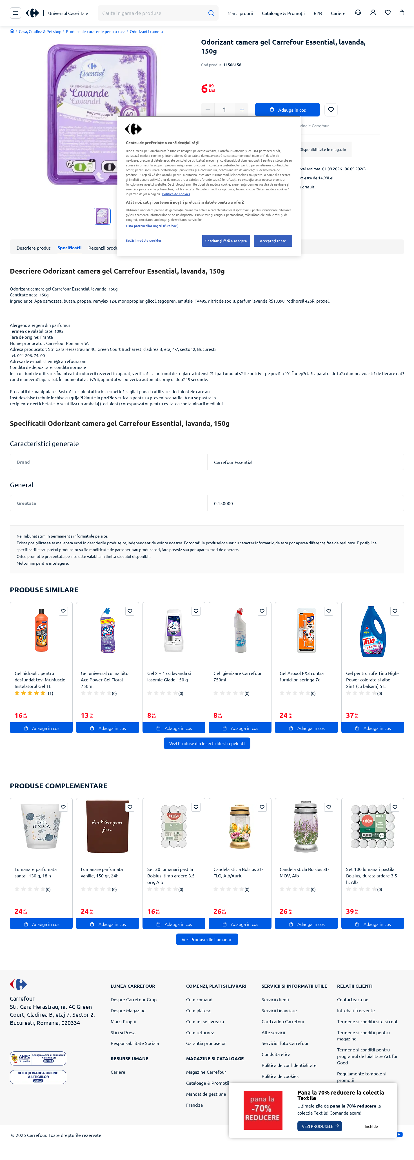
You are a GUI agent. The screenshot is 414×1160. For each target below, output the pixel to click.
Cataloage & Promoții (207, 1083)
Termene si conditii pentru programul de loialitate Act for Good (367, 1056)
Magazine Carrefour (206, 1072)
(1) (50, 693)
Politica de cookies (280, 1076)
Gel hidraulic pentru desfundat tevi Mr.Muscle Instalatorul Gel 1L (40, 679)
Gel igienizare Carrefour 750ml (237, 676)
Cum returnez (200, 1032)
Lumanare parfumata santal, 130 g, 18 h (36, 872)
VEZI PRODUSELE (317, 1126)
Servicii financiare (279, 1010)
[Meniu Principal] (15, 13)
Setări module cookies (144, 240)
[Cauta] (211, 13)
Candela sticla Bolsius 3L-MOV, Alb (304, 872)
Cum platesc (198, 1010)
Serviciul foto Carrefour (285, 1043)
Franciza (194, 1105)
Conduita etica (276, 1054)
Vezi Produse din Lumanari (207, 939)
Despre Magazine (128, 1010)
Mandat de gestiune (206, 1094)
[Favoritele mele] (388, 13)
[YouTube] (399, 1135)
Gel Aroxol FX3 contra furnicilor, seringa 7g (302, 676)
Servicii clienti (275, 999)
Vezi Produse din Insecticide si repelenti (207, 743)
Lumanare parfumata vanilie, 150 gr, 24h (102, 872)
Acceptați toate (273, 240)
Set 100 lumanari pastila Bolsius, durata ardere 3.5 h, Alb (371, 875)
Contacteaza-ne (352, 999)
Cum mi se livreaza (205, 1021)
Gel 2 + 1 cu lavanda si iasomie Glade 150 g (169, 676)
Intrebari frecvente (356, 1010)
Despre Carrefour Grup (134, 999)
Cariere (118, 1072)
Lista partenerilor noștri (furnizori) (152, 225)
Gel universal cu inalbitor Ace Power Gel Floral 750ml (105, 679)
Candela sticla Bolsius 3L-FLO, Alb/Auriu (238, 872)
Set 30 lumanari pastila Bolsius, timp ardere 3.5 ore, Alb (171, 875)
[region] (209, 186)
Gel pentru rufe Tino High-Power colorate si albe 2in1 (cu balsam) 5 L (372, 679)
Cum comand (199, 999)
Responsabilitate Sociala (135, 1043)
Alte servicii (273, 1032)
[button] (402, 13)
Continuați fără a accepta (226, 240)
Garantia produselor (206, 1043)
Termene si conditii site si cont (367, 1021)
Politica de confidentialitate (289, 1065)
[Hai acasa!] (12, 31)
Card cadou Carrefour (283, 1021)
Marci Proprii (123, 1021)
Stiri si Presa (123, 1032)
